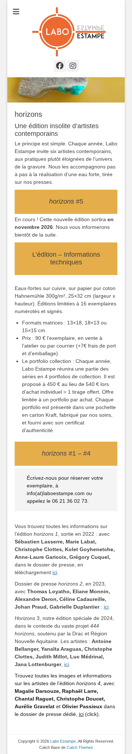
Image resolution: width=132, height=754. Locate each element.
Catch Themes (80, 747)
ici (54, 572)
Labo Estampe (63, 741)
